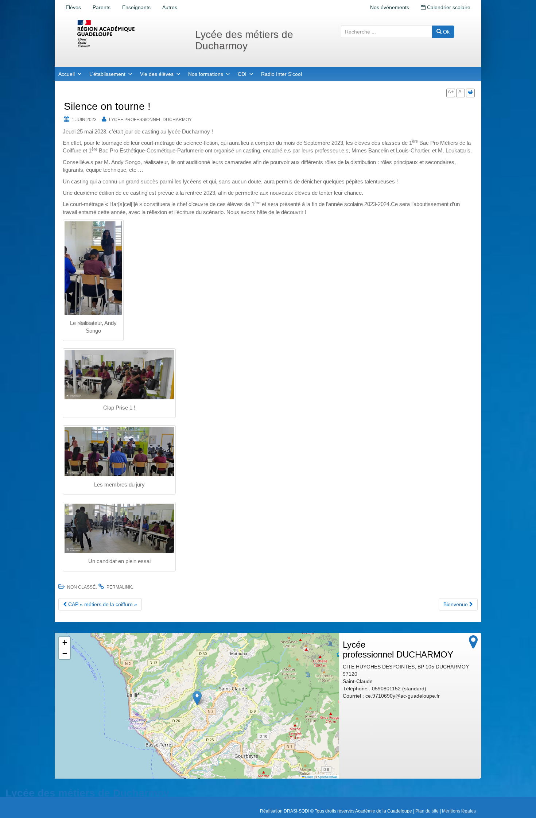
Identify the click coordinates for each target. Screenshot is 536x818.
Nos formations (205, 74)
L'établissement (107, 74)
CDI (242, 74)
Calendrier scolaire (448, 7)
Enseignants (136, 7)
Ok (446, 32)
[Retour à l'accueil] (129, 33)
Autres (169, 7)
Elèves (73, 7)
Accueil (66, 74)
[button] (197, 698)
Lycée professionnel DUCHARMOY (150, 119)
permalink (119, 587)
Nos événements (389, 7)
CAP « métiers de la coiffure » (102, 604)
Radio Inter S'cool (281, 74)
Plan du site (427, 811)
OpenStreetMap (327, 777)
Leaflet (308, 777)
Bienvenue (456, 604)
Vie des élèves (157, 74)
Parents (101, 7)
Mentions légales (459, 811)
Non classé (81, 587)
